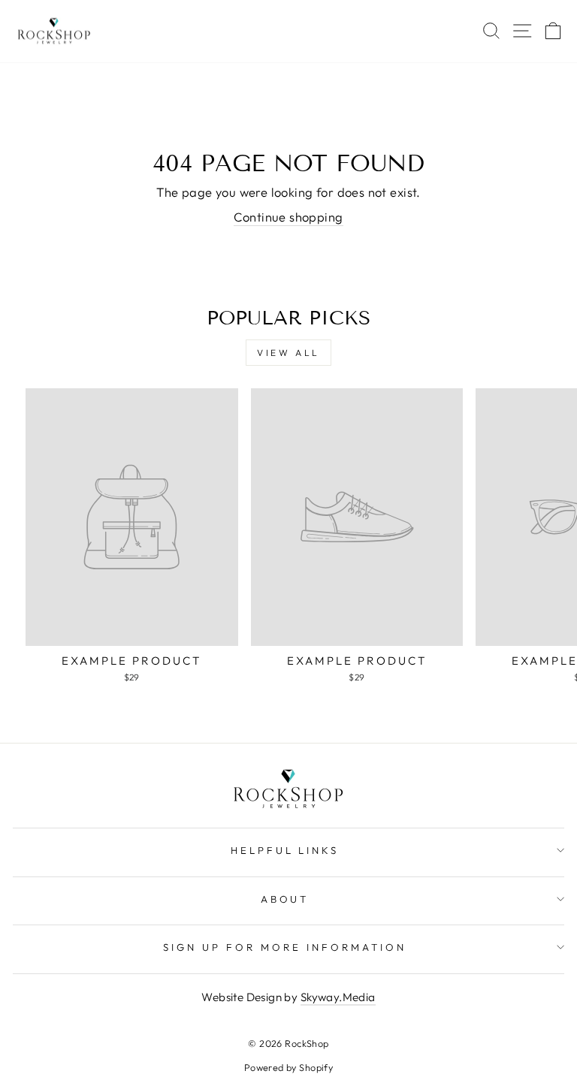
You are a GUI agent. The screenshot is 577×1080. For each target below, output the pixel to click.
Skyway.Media (338, 997)
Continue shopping (288, 217)
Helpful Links (285, 850)
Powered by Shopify (288, 1067)
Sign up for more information (284, 947)
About (285, 899)
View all (288, 352)
